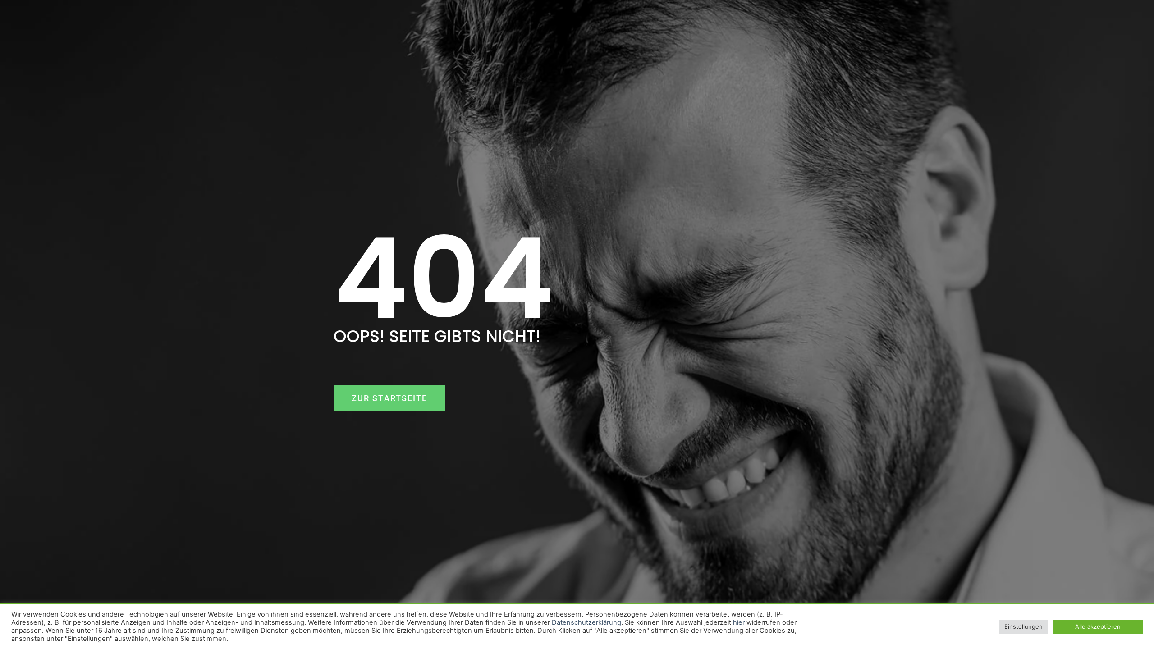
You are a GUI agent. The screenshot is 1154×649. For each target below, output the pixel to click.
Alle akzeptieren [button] (1098, 626)
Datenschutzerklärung (586, 622)
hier (739, 622)
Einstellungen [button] (1023, 626)
